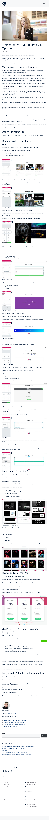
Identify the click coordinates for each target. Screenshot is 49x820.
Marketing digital (31, 784)
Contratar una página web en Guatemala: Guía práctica (14, 752)
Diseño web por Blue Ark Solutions (26, 818)
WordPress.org (20, 722)
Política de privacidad (32, 802)
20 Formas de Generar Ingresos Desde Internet (14, 724)
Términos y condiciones (32, 799)
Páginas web (29, 780)
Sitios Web (20, 720)
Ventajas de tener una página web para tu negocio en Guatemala (16, 754)
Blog (5, 799)
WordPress (25, 720)
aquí (25, 669)
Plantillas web (7, 802)
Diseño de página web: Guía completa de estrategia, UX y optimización (18, 746)
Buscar (3, 733)
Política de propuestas (32, 806)
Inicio (5, 780)
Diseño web (4, 750)
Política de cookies (31, 804)
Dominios (29, 786)
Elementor (15, 720)
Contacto (6, 786)
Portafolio (6, 784)
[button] (37, 4)
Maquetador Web (13, 722)
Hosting (28, 788)
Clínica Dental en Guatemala (10, 726)
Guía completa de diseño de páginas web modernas (13, 748)
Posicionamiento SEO (31, 782)
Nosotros (6, 782)
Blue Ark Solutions (12, 713)
